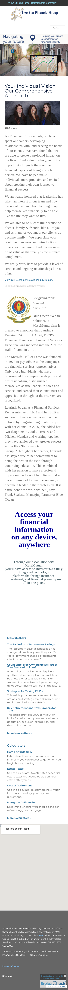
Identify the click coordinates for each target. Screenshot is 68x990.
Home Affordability (19, 751)
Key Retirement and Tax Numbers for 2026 (31, 709)
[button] (57, 28)
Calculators (16, 745)
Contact (15, 966)
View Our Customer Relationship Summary (32, 2)
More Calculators (19, 817)
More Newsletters (19, 733)
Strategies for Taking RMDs (25, 691)
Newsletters (16, 638)
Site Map (7, 976)
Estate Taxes (15, 768)
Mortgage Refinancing (22, 802)
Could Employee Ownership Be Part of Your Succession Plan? (32, 666)
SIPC (41, 935)
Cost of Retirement (19, 785)
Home (5, 966)
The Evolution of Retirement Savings (31, 644)
